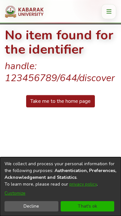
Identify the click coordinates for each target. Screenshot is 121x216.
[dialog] (60, 186)
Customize (15, 193)
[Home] (26, 11)
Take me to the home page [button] (60, 101)
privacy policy (83, 184)
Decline (31, 206)
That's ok (87, 206)
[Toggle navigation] (108, 11)
